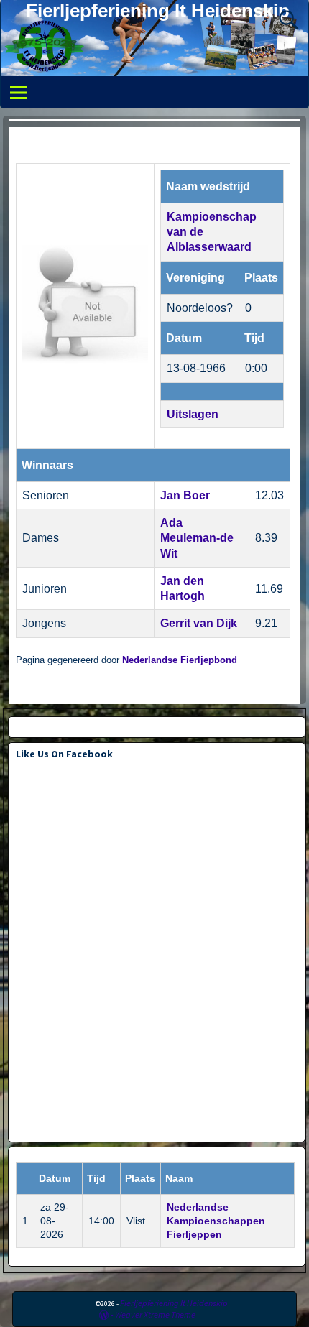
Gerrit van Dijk (198, 623)
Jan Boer (185, 495)
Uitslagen (192, 414)
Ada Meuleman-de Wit (197, 538)
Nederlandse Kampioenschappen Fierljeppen (216, 1220)
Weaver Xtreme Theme (155, 1314)
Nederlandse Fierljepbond (179, 660)
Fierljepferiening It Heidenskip (158, 11)
